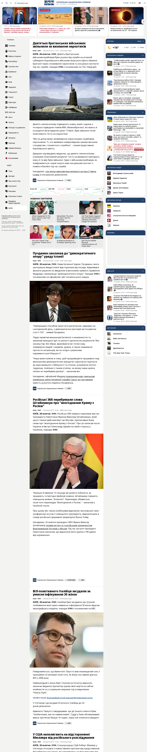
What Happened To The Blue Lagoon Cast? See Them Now (41, 218)
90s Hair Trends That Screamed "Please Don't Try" (41, 242)
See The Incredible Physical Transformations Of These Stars (89, 243)
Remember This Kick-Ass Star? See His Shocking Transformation (65, 219)
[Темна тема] (11, 3)
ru (145, 3)
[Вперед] (143, 21)
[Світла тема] (2, 3)
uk (140, 3)
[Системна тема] (6, 3)
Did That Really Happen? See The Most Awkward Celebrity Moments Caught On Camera (91, 219)
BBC (93, 608)
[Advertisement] (125, 251)
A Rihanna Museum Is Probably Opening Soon (66, 241)
